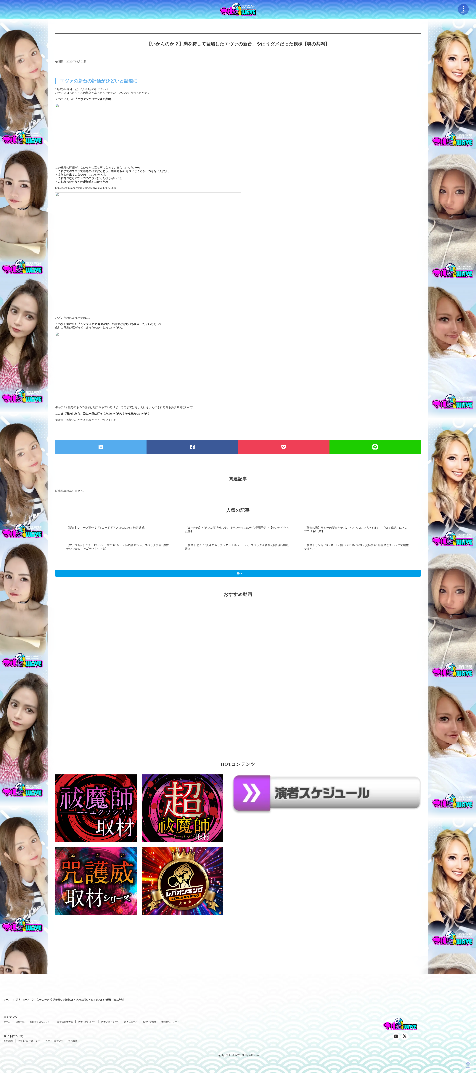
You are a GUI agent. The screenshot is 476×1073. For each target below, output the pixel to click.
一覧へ (238, 573)
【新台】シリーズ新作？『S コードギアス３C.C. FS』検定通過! (105, 527)
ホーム (7, 999)
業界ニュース (23, 999)
